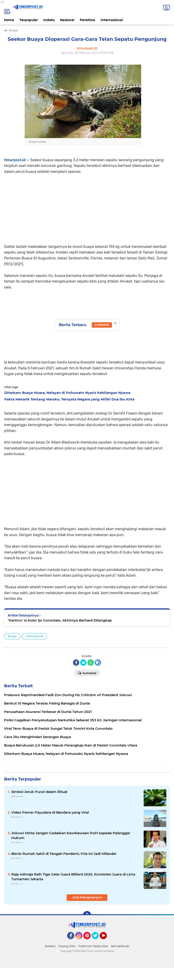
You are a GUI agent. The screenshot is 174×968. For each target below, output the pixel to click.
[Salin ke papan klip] (98, 662)
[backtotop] (87, 915)
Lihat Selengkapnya (86, 897)
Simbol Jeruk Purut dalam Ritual (39, 792)
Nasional (67, 20)
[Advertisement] (87, 206)
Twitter (97, 941)
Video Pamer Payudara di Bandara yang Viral (50, 812)
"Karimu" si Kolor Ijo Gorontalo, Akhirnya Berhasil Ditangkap (60, 620)
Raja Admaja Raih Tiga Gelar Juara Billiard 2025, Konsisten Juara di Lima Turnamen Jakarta (73, 876)
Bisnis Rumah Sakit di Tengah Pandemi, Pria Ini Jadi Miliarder (63, 853)
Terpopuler (28, 20)
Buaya (12, 636)
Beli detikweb (120, 946)
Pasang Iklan (67, 946)
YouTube (106, 941)
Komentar (89, 673)
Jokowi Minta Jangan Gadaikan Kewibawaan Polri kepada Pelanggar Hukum (70, 835)
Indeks (49, 20)
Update (103, 325)
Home (9, 20)
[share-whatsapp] (90, 662)
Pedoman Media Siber (93, 946)
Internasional (112, 20)
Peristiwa (87, 20)
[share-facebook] (76, 662)
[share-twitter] (83, 662)
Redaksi (50, 946)
